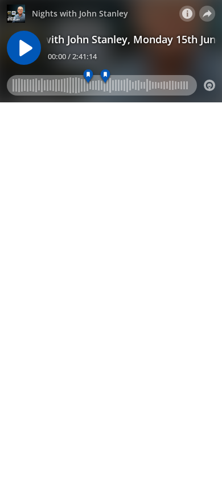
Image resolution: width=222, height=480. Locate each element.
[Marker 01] (88, 76)
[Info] (187, 14)
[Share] (207, 14)
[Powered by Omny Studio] (209, 85)
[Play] (24, 48)
